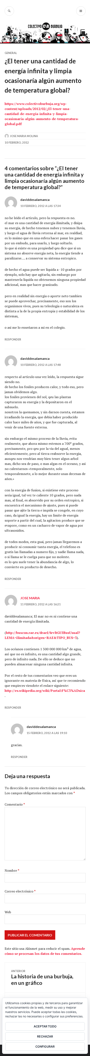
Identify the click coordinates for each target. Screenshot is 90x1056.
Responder (13, 339)
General (11, 53)
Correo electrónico (20, 891)
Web (8, 912)
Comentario (15, 804)
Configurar (45, 1046)
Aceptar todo (45, 1026)
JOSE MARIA (30, 598)
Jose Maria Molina (24, 136)
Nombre (12, 870)
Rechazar (45, 1036)
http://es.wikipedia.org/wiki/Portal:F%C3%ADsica (45, 690)
